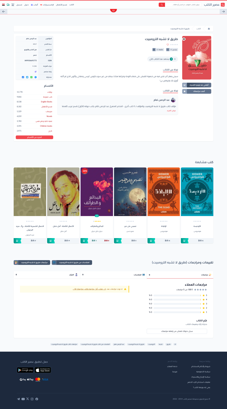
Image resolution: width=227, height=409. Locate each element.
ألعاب (35, 5)
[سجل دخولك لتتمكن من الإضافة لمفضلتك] (167, 44)
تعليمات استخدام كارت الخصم (199, 382)
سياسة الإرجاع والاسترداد (200, 377)
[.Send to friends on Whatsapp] (31, 77)
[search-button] (162, 5)
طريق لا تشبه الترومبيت (136, 344)
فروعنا (174, 372)
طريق (168, 344)
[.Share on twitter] (27, 77)
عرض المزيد (171, 111)
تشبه (160, 344)
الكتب (71, 5)
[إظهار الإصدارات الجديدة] (113, 11)
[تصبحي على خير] (130, 191)
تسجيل (19, 5)
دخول (26, 5)
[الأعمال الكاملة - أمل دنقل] (63, 191)
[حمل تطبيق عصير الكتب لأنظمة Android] (25, 370)
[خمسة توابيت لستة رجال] (3, 11)
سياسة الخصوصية (203, 372)
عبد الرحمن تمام (162, 100)
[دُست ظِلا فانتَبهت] (223, 11)
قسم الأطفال (61, 5)
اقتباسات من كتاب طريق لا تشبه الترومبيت (95, 344)
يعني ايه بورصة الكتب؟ (201, 387)
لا (175, 344)
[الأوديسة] (197, 191)
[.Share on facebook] (23, 77)
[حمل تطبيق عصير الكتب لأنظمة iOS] (42, 370)
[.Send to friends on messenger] (36, 77)
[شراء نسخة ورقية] (197, 240)
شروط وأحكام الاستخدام (200, 366)
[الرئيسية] (209, 28)
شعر (35, 55)
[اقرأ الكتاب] (97, 215)
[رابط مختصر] (27, 72)
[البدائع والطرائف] (97, 191)
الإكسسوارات (48, 5)
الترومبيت (151, 344)
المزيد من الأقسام (34, 137)
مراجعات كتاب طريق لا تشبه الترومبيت (64, 344)
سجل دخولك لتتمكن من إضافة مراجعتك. (177, 331)
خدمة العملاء (172, 366)
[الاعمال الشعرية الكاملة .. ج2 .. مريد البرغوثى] (30, 191)
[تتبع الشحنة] (8, 5)
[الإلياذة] (164, 191)
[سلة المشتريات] (13, 5)
